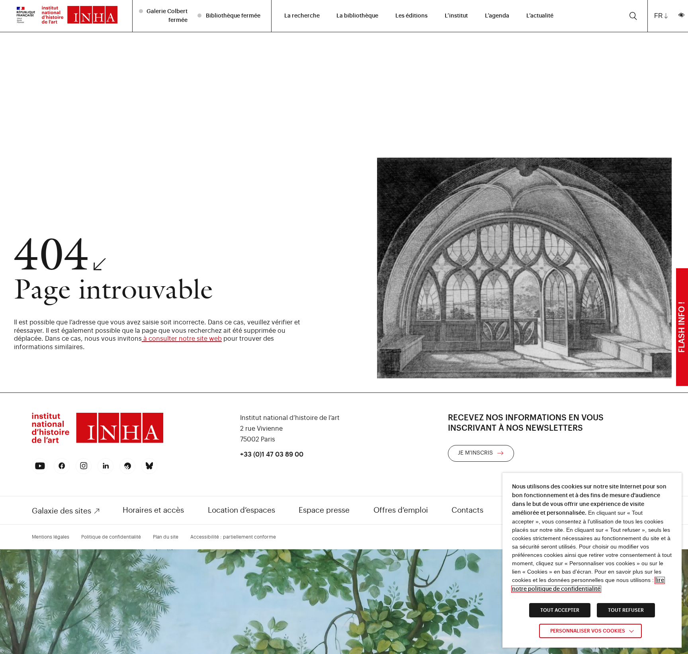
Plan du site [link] (165, 537)
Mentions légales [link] (50, 537)
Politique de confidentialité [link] (111, 537)
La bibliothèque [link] (357, 16)
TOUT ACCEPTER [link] (559, 610)
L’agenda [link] (497, 16)
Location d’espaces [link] (241, 510)
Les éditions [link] (411, 16)
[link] (26, 15)
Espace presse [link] (324, 510)
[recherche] (633, 16)
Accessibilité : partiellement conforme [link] (233, 537)
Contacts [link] (467, 510)
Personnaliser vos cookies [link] (587, 631)
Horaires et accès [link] (153, 510)
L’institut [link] (456, 16)
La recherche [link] (302, 16)
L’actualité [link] (539, 16)
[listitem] (164, 15)
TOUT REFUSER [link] (626, 610)
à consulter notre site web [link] (182, 339)
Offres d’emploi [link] (400, 510)
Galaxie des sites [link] (61, 511)
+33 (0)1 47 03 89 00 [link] (271, 454)
